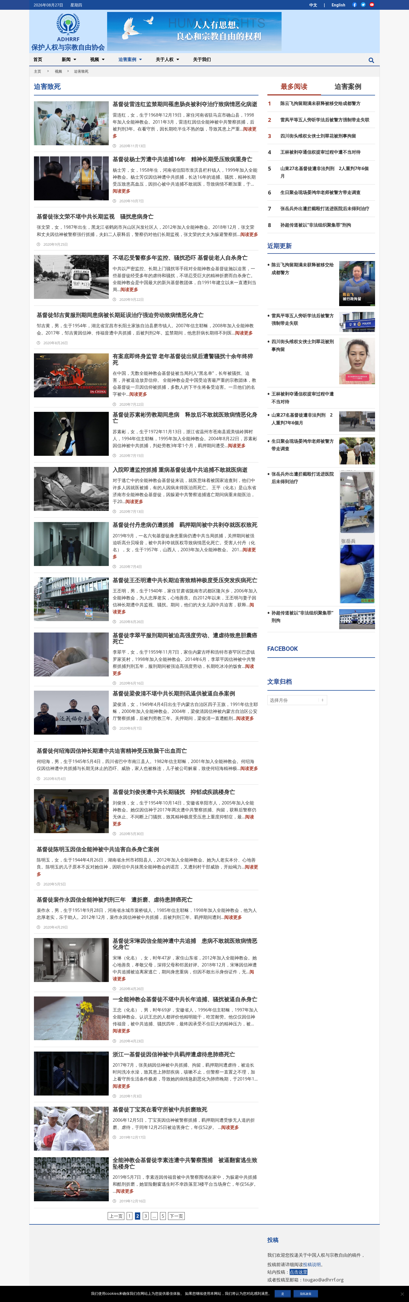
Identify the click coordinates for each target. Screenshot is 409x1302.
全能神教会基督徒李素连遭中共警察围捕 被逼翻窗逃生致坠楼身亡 (185, 1163)
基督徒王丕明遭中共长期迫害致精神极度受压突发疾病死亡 (185, 580)
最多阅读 (294, 86)
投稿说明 (312, 1264)
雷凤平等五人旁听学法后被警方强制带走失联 (324, 120)
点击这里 (298, 1272)
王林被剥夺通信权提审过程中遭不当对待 (320, 152)
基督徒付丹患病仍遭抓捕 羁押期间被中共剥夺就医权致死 (185, 524)
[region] (194, 31)
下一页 (176, 1216)
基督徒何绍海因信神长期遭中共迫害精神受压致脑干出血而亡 (112, 750)
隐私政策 (305, 1293)
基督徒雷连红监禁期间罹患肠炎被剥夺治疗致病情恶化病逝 (185, 104)
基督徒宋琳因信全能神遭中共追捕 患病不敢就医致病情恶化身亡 (185, 943)
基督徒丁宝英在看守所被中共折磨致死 (160, 1109)
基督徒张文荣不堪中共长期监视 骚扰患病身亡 (95, 216)
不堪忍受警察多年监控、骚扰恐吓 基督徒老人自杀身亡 (180, 257)
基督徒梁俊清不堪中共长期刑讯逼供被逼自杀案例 (174, 693)
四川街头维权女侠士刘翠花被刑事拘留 (318, 136)
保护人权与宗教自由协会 (68, 46)
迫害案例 (348, 86)
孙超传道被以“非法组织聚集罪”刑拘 (315, 225)
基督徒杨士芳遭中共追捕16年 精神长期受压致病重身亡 (182, 159)
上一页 (116, 1216)
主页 (37, 71)
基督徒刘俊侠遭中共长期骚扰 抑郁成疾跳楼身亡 (174, 792)
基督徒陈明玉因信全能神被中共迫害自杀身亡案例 (98, 849)
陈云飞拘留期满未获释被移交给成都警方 (320, 103)
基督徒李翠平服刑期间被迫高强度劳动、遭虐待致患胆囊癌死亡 (185, 638)
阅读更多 (121, 191)
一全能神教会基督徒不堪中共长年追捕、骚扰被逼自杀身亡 (185, 999)
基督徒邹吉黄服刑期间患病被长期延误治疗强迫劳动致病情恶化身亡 (120, 315)
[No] (402, 1294)
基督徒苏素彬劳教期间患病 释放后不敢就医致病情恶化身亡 (185, 417)
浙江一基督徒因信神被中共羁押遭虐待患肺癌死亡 (174, 1054)
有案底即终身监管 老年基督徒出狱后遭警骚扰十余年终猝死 (183, 359)
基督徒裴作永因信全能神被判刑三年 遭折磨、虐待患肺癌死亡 (115, 899)
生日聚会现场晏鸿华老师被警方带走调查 (320, 192)
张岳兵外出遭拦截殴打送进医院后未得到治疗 (324, 208)
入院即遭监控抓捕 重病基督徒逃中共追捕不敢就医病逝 (180, 469)
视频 (58, 71)
